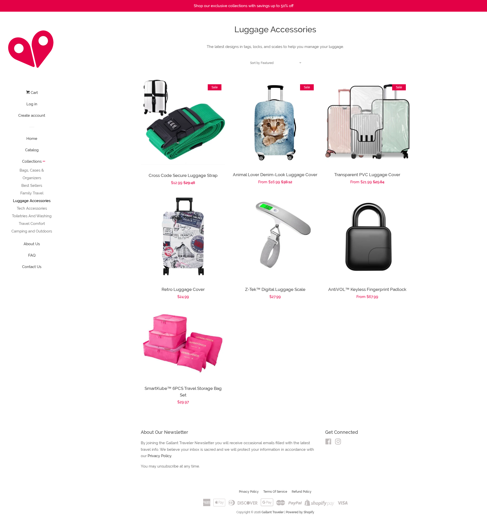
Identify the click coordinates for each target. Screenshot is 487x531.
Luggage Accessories (31, 200)
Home (31, 138)
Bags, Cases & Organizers (32, 174)
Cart (34, 92)
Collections (32, 161)
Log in (31, 104)
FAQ (32, 255)
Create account (31, 115)
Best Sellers (31, 185)
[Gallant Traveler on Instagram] (338, 442)
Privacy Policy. (160, 456)
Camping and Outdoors (31, 231)
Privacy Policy (249, 491)
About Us (32, 244)
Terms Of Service (275, 491)
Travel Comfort (32, 223)
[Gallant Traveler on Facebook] (328, 442)
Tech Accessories (32, 208)
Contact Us (31, 266)
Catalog (32, 150)
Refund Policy (301, 491)
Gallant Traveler (273, 512)
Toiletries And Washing (31, 216)
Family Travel (31, 193)
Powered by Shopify (300, 512)
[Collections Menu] (44, 161)
